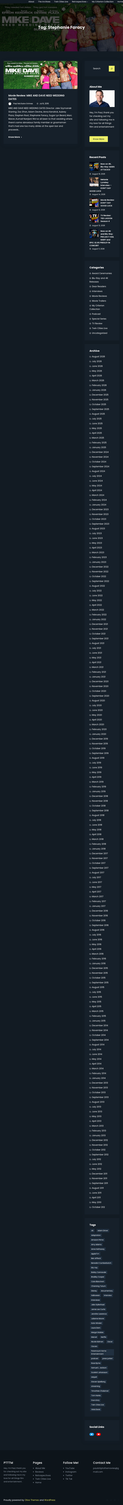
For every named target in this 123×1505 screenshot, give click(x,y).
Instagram (70, 1471)
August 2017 (98, 872)
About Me (40, 1468)
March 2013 (98, 1125)
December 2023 (100, 509)
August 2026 (98, 356)
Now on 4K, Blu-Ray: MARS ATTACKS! (108, 167)
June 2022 (97, 595)
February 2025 (99, 442)
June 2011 (96, 1192)
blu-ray (94, 1267)
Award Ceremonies (102, 273)
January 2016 (99, 963)
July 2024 (97, 476)
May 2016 (96, 944)
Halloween (95, 1295)
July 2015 (96, 992)
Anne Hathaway (98, 1249)
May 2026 (97, 371)
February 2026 (99, 385)
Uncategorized (99, 333)
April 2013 (96, 1121)
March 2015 (97, 1011)
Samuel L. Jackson (99, 1368)
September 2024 (100, 466)
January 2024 (99, 504)
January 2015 (98, 1020)
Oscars (94, 1346)
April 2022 (97, 605)
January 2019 (99, 791)
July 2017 (96, 877)
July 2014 (96, 1049)
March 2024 (98, 495)
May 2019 (96, 772)
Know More (14, 137)
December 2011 (99, 1173)
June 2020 (97, 710)
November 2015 (100, 973)
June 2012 (97, 1164)
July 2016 (96, 934)
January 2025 (99, 447)
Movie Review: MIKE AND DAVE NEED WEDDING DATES (36, 97)
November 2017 (100, 858)
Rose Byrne (95, 1363)
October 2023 (99, 519)
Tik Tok (68, 1478)
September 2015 (100, 982)
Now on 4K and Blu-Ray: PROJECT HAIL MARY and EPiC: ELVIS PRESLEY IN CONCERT (101, 238)
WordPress (49, 1500)
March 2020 (98, 724)
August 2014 (98, 1044)
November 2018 (100, 801)
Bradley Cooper (97, 1277)
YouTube (69, 1468)
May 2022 (97, 600)
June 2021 (97, 652)
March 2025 (98, 437)
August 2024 (98, 471)
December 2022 (100, 566)
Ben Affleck (96, 1258)
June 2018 (97, 824)
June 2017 (97, 882)
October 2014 (99, 1035)
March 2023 (98, 552)
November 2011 (99, 1178)
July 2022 (97, 590)
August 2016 (98, 929)
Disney (94, 1291)
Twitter (69, 1475)
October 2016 (99, 920)
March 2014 (98, 1068)
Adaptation (96, 1235)
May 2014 (96, 1059)
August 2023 (98, 528)
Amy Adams (96, 1244)
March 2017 (97, 896)
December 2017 (100, 853)
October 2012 (98, 1149)
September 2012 (100, 1154)
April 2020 (97, 719)
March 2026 (98, 380)
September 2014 (100, 1039)
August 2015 (98, 987)
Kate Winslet (96, 1323)
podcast (94, 1358)
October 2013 (99, 1092)
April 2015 (96, 1006)
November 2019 (100, 743)
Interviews (97, 291)
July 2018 (96, 820)
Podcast (96, 314)
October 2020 (99, 691)
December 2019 (100, 738)
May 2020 (97, 715)
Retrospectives (43, 1475)
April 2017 (96, 891)
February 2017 (99, 901)
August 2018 (98, 815)
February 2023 (99, 557)
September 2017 (100, 867)
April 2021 (96, 662)
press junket (107, 1358)
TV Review (97, 323)
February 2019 (99, 786)
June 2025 (97, 423)
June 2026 (97, 366)
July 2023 (97, 533)
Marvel (94, 1337)
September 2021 (100, 638)
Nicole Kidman (97, 1341)
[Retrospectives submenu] (87, 1)
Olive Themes (32, 1500)
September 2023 (100, 523)
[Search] (112, 69)
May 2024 (97, 485)
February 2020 (99, 729)
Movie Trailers (99, 300)
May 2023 (97, 543)
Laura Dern (95, 1328)
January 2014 (99, 1078)
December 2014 (100, 1025)
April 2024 (97, 490)
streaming (95, 1386)
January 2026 (99, 390)
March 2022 (98, 609)
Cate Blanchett (97, 1281)
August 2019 (98, 757)
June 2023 (97, 538)
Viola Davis (95, 1409)
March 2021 (97, 667)
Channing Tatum (98, 1286)
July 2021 (96, 648)
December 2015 (100, 968)
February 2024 (99, 500)
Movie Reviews (99, 296)
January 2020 (99, 734)
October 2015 (98, 977)
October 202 (98, 1207)
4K (92, 1230)
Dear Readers (99, 286)
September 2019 (100, 753)
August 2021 (98, 643)
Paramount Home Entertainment (98, 1352)
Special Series (99, 318)
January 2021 (98, 676)
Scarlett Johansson (99, 1372)
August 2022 (98, 585)
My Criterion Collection (96, 307)
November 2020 (100, 686)
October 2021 (98, 633)
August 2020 (98, 700)
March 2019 (98, 781)
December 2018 (100, 796)
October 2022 (99, 576)
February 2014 (99, 1073)
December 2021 (100, 624)
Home (38, 1482)
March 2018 (98, 839)
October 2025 (99, 404)
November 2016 (100, 915)
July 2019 (96, 762)
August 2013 (98, 1102)
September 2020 (100, 695)
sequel (94, 1377)
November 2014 (100, 1030)
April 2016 (96, 949)
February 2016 (99, 958)
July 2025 (97, 418)
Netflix (103, 1337)
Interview (108, 1295)
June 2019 (97, 767)
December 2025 (100, 394)
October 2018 (99, 805)
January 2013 (99, 1135)
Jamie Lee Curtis (98, 1309)
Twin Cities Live (100, 328)
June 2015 (97, 996)
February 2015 (99, 1016)
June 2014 (97, 1054)
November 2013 (100, 1087)
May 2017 (96, 887)
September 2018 (100, 810)
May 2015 (96, 1001)
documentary (107, 1291)
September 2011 (100, 1183)
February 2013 (99, 1130)
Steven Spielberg (98, 1381)
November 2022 (100, 571)
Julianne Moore (97, 1318)
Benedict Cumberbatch (101, 1263)
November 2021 (100, 628)
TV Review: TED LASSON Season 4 (106, 218)
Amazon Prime (97, 1240)
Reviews (39, 1471)
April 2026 (97, 375)
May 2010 (96, 1202)
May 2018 (96, 829)
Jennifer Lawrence (99, 1314)
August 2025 (98, 413)
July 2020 (97, 705)
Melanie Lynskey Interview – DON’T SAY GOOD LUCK (100, 185)
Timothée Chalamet (100, 1391)
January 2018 (99, 848)
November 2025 (100, 399)
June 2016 (97, 939)
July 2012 (96, 1159)
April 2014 (96, 1063)
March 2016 (98, 953)
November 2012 (100, 1145)
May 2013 (96, 1116)
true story (95, 1400)
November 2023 (100, 514)
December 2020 (100, 681)
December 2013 (100, 1082)
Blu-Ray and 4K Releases (98, 280)
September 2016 (100, 925)
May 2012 (96, 1168)
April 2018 (96, 834)
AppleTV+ (95, 1254)
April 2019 (96, 777)
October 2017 (98, 863)
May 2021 (96, 657)
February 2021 (99, 672)
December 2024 (100, 452)
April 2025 (97, 433)
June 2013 (97, 1111)
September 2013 (100, 1097)
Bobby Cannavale (98, 1272)
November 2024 (100, 456)
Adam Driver (103, 1230)
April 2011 (96, 1197)
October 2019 (99, 748)
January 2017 (98, 906)
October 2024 (99, 461)
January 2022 (99, 619)
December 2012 (100, 1140)
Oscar (109, 1341)
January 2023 (99, 562)
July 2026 (97, 361)
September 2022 (100, 581)
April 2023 (97, 547)
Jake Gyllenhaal (97, 1304)
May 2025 (97, 428)
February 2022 (99, 614)
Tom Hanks (96, 1395)
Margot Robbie (97, 1332)
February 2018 (99, 844)
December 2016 (100, 910)
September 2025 (100, 409)
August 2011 (98, 1188)
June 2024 (97, 480)
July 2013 (96, 1106)
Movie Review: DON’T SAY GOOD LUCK (107, 203)
